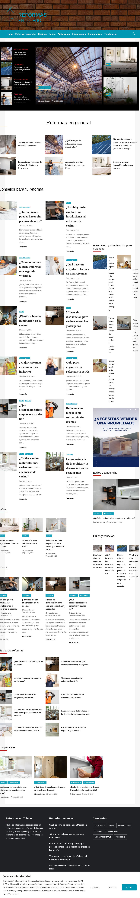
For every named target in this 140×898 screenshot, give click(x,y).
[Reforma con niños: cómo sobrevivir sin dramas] (55, 408)
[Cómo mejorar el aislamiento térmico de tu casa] (124, 262)
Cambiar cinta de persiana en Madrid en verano (68, 826)
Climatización (79, 34)
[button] (133, 33)
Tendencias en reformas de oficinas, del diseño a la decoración (68, 858)
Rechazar (113, 887)
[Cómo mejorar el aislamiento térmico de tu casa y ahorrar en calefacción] (100, 365)
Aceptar (129, 887)
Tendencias (110, 34)
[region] (70, 885)
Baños (52, 34)
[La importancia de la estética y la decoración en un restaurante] (55, 461)
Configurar (95, 887)
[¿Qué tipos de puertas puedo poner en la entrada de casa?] (50, 767)
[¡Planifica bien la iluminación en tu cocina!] (32, 584)
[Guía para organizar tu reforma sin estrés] (55, 366)
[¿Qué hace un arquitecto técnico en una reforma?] (55, 265)
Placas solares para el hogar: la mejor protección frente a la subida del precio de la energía (69, 846)
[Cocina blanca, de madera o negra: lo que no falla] (52, 729)
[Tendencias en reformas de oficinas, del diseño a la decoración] (69, 76)
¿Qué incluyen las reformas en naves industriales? (66, 836)
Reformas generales (25, 34)
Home (10, 34)
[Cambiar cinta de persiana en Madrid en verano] (97, 548)
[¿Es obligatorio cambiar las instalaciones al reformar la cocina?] (55, 210)
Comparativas (95, 34)
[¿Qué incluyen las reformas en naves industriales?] (54, 144)
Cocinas (42, 34)
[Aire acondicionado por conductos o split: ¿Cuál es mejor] (124, 323)
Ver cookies (13, 894)
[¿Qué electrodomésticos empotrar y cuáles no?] (79, 584)
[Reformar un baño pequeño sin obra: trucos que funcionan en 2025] (56, 525)
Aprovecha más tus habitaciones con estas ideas (69, 867)
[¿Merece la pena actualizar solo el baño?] (32, 525)
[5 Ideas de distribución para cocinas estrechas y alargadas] (55, 315)
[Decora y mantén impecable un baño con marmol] (6, 98)
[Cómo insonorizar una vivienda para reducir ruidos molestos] (100, 323)
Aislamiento (64, 34)
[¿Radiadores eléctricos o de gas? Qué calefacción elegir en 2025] (86, 767)
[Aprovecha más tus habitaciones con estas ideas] (6, 83)
